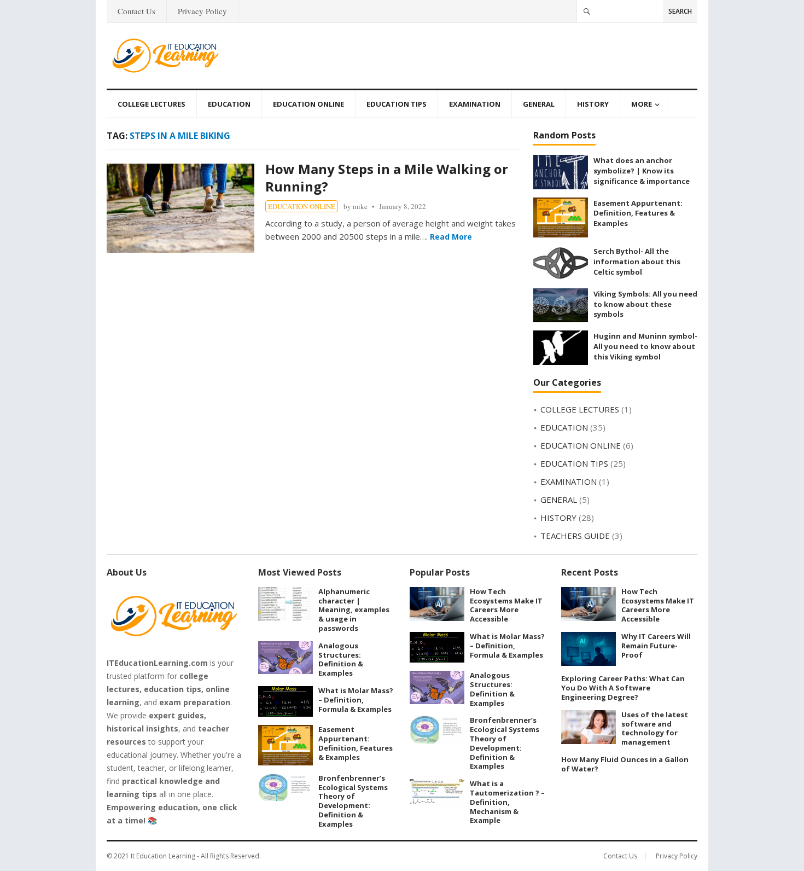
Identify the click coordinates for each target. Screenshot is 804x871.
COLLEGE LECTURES (151, 104)
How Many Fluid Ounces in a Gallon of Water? (625, 764)
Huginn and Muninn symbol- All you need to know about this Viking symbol (645, 346)
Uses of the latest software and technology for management (654, 728)
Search (680, 11)
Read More (451, 236)
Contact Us (136, 10)
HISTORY (593, 104)
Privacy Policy (202, 10)
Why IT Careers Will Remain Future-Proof (656, 645)
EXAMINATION (474, 104)
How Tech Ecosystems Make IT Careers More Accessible (506, 605)
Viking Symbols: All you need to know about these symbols (645, 304)
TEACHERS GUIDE (575, 535)
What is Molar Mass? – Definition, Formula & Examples (355, 700)
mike (360, 206)
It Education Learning (163, 856)
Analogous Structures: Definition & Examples (340, 659)
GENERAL (539, 104)
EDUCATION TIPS (396, 104)
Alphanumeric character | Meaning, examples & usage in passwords (353, 610)
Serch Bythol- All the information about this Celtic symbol (636, 261)
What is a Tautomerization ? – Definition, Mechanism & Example (507, 802)
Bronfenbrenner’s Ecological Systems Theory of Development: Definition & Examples (353, 801)
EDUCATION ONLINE (308, 104)
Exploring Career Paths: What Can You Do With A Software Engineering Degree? (623, 687)
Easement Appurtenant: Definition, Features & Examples (638, 213)
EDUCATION (229, 104)
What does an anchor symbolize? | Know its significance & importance (641, 170)
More (641, 104)
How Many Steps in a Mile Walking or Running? (386, 177)
